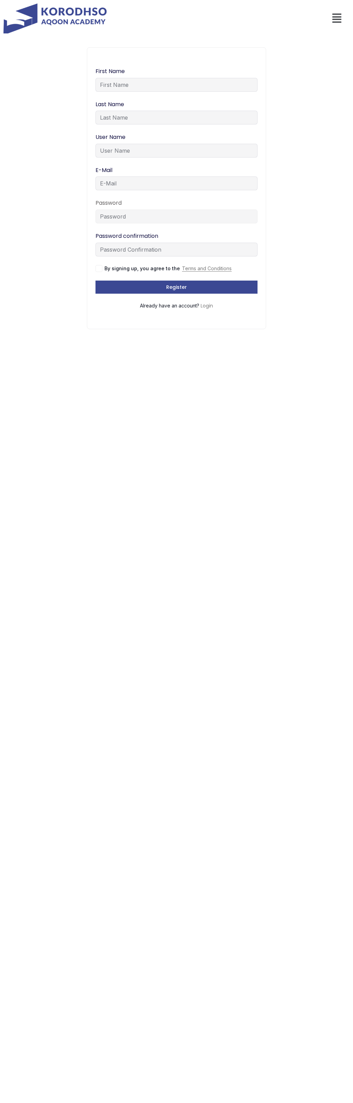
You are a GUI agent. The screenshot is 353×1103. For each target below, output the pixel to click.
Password (108, 203)
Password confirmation (126, 236)
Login (207, 305)
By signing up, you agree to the (168, 268)
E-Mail (103, 170)
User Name (110, 137)
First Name (110, 71)
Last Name (109, 104)
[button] (337, 19)
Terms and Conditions (207, 268)
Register (176, 287)
